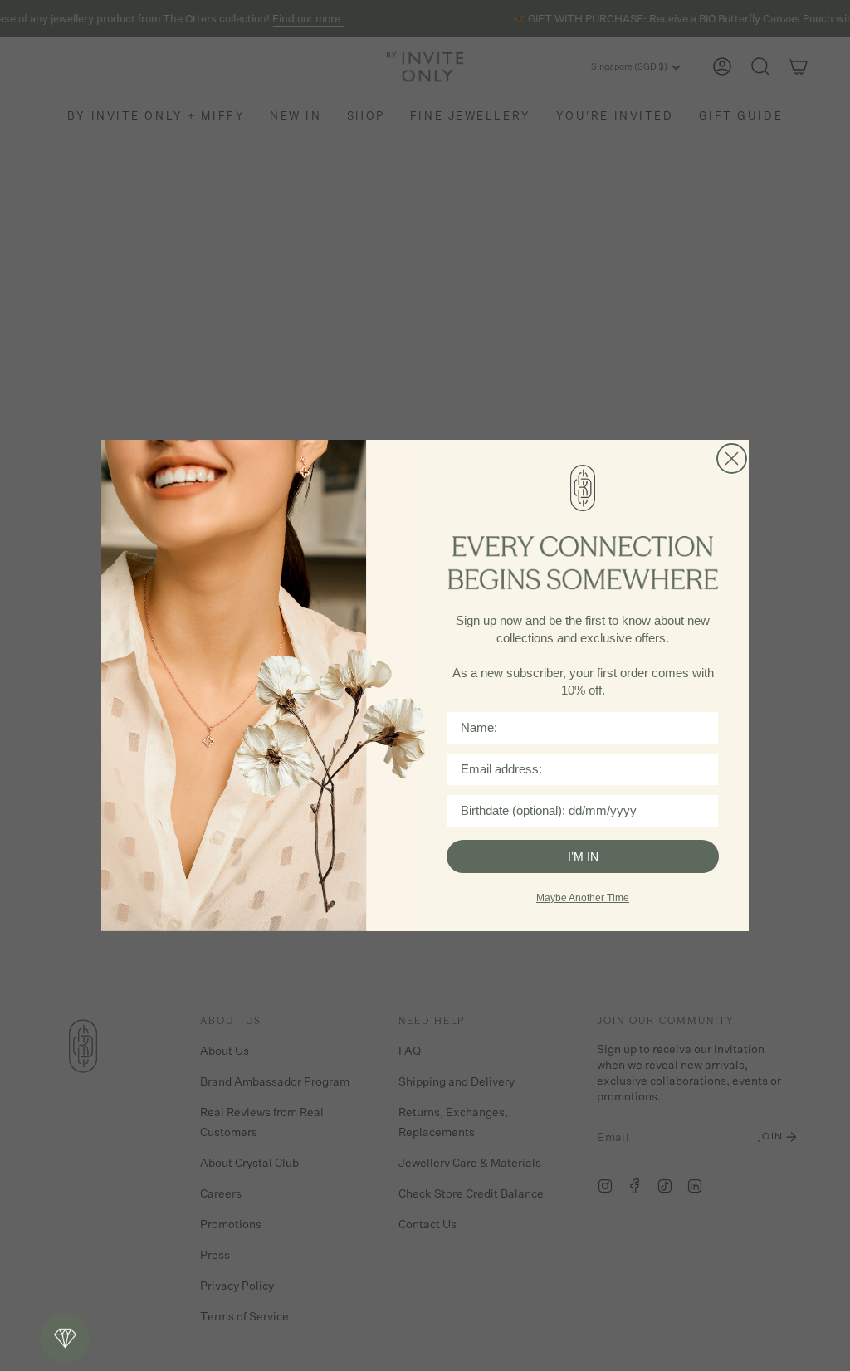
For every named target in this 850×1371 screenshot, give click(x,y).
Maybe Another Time (582, 898)
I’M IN (583, 856)
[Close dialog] (731, 458)
